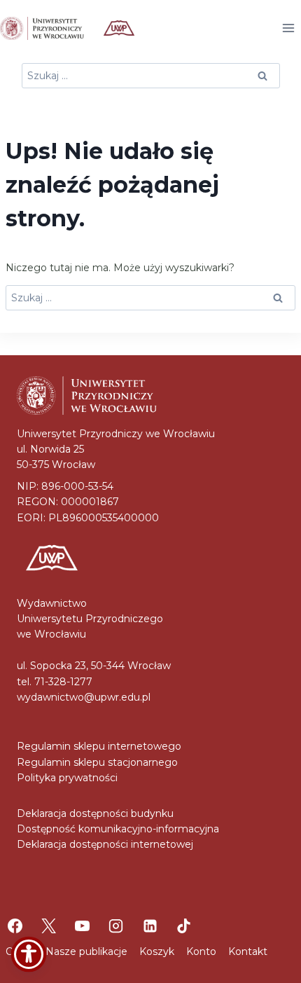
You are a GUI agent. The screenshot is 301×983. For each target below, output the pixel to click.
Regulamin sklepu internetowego (99, 746)
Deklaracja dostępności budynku (95, 813)
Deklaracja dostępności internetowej (105, 844)
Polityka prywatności (67, 777)
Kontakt (247, 951)
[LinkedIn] (149, 926)
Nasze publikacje (86, 951)
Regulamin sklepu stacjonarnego (97, 762)
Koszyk (156, 951)
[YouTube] (82, 926)
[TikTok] (183, 926)
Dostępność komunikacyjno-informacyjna (118, 829)
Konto (201, 951)
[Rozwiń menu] (288, 28)
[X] (48, 926)
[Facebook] (14, 926)
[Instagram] (116, 926)
